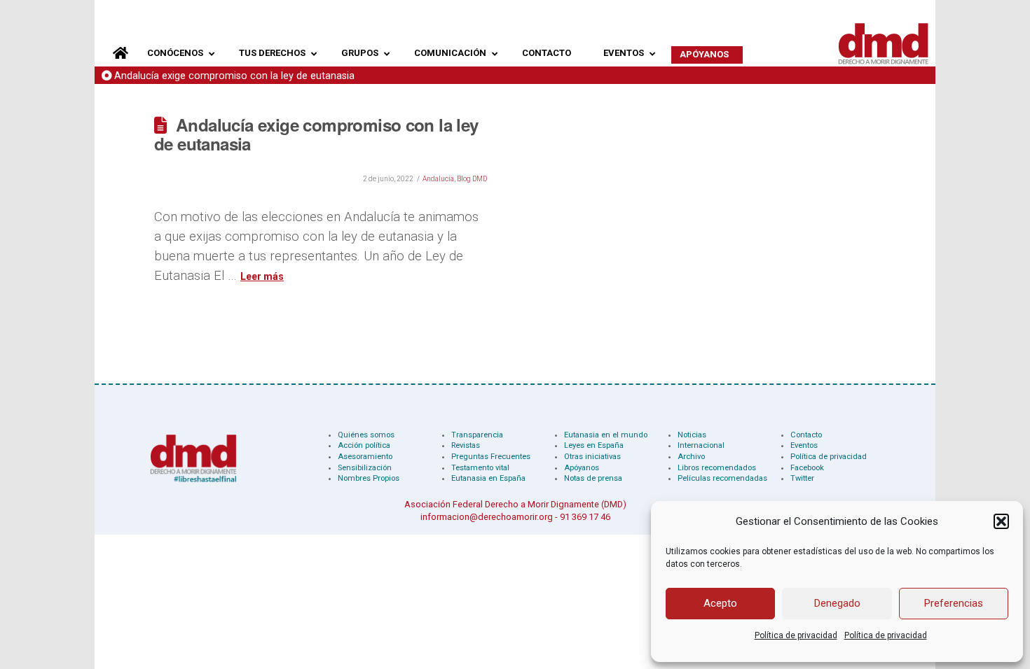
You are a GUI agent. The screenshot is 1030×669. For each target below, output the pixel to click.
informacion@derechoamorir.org (486, 517)
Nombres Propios (368, 478)
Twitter (802, 478)
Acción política (364, 445)
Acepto (720, 603)
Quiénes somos (366, 434)
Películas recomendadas (722, 478)
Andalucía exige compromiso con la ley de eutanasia (234, 76)
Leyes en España (594, 445)
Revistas (465, 445)
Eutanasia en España (488, 478)
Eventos (804, 445)
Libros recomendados (717, 467)
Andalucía (438, 179)
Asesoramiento (365, 456)
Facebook (807, 467)
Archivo (691, 456)
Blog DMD (472, 179)
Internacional (701, 445)
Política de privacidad (796, 635)
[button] (1001, 521)
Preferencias (953, 603)
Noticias (692, 434)
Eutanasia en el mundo (605, 434)
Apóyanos (581, 467)
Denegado (837, 603)
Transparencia (477, 434)
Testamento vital (480, 467)
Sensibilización (365, 467)
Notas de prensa (593, 478)
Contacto (806, 434)
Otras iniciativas (592, 456)
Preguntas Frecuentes (490, 456)
